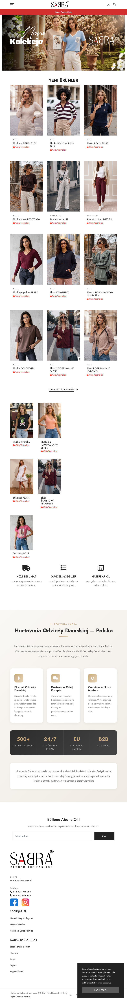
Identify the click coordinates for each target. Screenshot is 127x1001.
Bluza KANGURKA (59, 292)
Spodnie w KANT (59, 219)
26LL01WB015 (21, 553)
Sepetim (13, 965)
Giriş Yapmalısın (22, 146)
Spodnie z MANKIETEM (99, 219)
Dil (71, 994)
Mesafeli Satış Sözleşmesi (21, 918)
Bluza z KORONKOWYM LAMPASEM (100, 294)
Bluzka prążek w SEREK (25, 292)
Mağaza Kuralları (17, 924)
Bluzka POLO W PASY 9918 (62, 145)
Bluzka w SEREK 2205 (25, 143)
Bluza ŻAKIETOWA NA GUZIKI (62, 370)
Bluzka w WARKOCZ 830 (26, 219)
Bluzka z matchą (21, 442)
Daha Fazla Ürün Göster (63, 389)
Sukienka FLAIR (21, 497)
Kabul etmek (100, 990)
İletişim (13, 959)
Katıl (104, 836)
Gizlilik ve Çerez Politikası (21, 930)
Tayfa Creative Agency (20, 996)
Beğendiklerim (16, 971)
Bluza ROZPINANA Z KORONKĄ (98, 370)
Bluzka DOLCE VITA (24, 368)
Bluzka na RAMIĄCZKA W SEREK (49, 445)
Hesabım (14, 952)
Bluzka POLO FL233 (97, 143)
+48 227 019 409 (21, 895)
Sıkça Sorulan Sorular (20, 946)
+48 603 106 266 (21, 891)
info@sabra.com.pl (22, 880)
